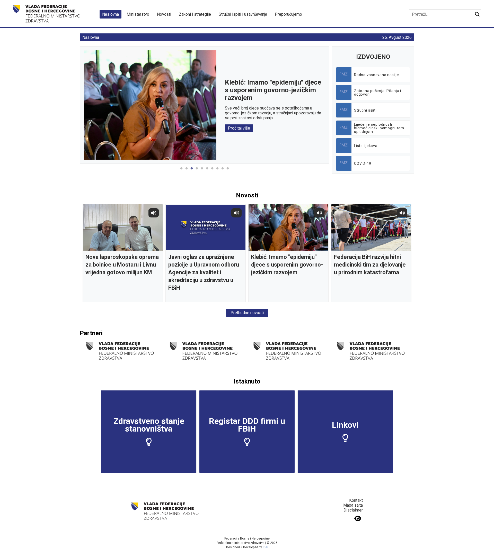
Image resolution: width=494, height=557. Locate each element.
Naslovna (110, 14)
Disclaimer (353, 510)
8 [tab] (217, 171)
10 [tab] (227, 171)
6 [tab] (207, 171)
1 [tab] (181, 171)
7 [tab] (212, 171)
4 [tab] (196, 171)
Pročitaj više (239, 128)
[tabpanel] (204, 105)
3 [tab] (191, 171)
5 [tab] (202, 171)
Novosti (164, 14)
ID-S (265, 547)
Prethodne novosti (247, 312)
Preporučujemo (288, 14)
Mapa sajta (353, 505)
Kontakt (356, 500)
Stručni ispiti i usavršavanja (243, 14)
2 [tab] (186, 171)
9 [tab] (222, 171)
